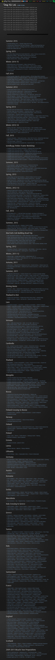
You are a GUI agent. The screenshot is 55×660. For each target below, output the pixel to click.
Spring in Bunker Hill (33, 250)
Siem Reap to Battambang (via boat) (14, 352)
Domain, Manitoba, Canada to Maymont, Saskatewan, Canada (19, 243)
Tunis (24, 543)
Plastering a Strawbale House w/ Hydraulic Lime (16, 94)
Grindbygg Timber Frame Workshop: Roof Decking (16, 148)
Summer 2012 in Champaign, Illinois (41, 230)
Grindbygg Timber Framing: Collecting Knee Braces (38, 159)
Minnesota (9, 289)
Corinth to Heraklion (33, 523)
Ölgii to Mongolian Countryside (35, 385)
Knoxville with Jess (34, 265)
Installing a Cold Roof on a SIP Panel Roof (29, 81)
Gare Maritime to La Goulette (17, 532)
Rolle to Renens (40, 581)
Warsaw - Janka (10, 435)
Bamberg (47, 459)
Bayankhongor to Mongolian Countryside (30, 381)
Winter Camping (10, 655)
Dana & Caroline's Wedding (36, 66)
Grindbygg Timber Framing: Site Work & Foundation (17, 159)
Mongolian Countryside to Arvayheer (14, 381)
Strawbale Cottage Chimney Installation (14, 79)
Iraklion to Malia (20, 523)
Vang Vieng (36, 308)
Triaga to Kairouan (38, 532)
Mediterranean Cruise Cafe (12, 204)
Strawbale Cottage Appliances (22, 96)
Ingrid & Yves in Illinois (23, 275)
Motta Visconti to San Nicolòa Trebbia (28, 567)
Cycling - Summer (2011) (34, 275)
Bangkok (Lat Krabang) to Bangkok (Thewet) (16, 370)
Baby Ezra (45, 249)
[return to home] (6, 1)
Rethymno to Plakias (19, 520)
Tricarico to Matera (23, 506)
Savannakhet (20, 304)
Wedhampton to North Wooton (26, 625)
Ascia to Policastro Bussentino (42, 554)
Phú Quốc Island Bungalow (12, 340)
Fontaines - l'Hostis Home (12, 589)
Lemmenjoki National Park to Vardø (14, 421)
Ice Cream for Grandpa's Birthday (39, 273)
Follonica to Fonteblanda (42, 561)
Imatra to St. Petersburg (42, 407)
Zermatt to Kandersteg (11, 579)
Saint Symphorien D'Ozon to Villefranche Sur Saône (31, 591)
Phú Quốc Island (22, 340)
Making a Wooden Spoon (12, 122)
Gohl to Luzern (35, 576)
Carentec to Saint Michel (24, 613)
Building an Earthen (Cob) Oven (13, 225)
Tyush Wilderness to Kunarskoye (13, 400)
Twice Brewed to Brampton (40, 633)
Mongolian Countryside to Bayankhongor (15, 382)
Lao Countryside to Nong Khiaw (26, 315)
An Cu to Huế (28, 323)
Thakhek (9, 306)
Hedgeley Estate (10, 636)
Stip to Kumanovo (10, 501)
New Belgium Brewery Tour (26, 290)
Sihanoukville (42, 346)
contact (50, 1)
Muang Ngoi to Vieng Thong (33, 314)
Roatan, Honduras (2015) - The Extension (28, 57)
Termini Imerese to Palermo (12, 548)
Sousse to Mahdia (10, 541)
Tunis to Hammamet (11, 543)
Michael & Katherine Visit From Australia (33, 177)
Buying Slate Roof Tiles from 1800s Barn (39, 180)
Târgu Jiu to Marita (10, 483)
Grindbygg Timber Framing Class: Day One (15, 154)
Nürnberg (19, 461)
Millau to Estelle (10, 600)
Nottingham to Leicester (24, 628)
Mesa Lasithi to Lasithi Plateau (40, 521)
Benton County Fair (19, 277)
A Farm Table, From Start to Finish (26, 129)
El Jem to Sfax (33, 539)
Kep (8, 346)
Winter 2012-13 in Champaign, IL (13, 206)
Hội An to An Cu (36, 323)
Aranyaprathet (10, 362)
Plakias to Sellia (10, 520)
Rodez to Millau (18, 600)
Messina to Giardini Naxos (24, 551)
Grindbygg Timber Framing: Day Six (30, 150)
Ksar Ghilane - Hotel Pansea (34, 533)
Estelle (34, 599)
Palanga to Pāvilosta (26, 448)
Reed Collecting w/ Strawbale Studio (26, 200)
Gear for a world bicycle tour (12, 652)
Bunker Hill (17, 283)
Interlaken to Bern (28, 577)
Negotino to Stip (22, 501)
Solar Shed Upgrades (11, 96)
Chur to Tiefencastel (27, 574)
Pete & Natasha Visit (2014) (43, 102)
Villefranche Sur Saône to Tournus (13, 591)
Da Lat (19, 329)
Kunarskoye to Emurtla (40, 399)
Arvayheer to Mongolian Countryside (31, 379)
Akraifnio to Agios (18, 516)
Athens (26, 518)
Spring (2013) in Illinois (41, 185)
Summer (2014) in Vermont (12, 104)
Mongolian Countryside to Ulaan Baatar (14, 379)
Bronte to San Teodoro (27, 550)
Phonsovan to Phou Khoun (12, 312)
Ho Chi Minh (21, 335)
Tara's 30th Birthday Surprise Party (13, 131)
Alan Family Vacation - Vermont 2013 (14, 141)
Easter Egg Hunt (25, 250)
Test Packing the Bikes (32, 652)
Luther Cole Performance (12, 280)
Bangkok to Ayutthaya (11, 369)
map (37, 1)
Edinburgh (20, 645)
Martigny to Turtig (23, 581)
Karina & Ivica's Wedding (12, 112)
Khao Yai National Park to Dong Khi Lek (15, 364)
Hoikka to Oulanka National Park (42, 427)
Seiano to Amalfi (37, 556)
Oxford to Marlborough (11, 627)
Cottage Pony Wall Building (21, 119)
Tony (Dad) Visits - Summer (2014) (34, 94)
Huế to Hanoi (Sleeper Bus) (16, 323)
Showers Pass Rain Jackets (42, 654)
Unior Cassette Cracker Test (12, 654)
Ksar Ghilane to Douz (24, 533)
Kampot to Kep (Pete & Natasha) (16, 346)
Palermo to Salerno (27, 509)
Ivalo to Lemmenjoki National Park (14, 427)
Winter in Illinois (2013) (11, 132)
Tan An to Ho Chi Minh (29, 335)
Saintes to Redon (10, 604)
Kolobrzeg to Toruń (31, 435)
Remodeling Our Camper (12, 201)
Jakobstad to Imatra (11, 412)
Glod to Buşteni (29, 480)
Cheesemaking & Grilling (31, 281)
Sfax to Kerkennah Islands (21, 539)
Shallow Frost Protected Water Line (37, 45)
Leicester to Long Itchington (12, 628)
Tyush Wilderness (24, 400)
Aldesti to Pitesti (35, 482)
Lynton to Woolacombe (34, 622)
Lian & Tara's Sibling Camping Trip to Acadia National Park (18, 54)
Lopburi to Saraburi (11, 367)
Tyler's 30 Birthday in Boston (36, 127)
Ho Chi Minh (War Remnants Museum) (39, 334)
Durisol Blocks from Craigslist (31, 169)
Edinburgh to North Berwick (28, 645)
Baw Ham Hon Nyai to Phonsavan (25, 312)
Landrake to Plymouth (11, 619)
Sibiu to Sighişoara (11, 478)
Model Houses (10, 265)
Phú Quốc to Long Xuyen (12, 338)
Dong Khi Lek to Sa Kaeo (35, 362)
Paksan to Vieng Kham (27, 306)
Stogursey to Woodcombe (22, 623)
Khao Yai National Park (28, 364)
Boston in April (36, 120)
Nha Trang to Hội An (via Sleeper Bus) (29, 324)
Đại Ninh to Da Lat (25, 329)
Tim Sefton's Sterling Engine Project (14, 216)
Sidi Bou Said (19, 543)
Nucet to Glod (36, 480)
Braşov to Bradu (29, 478)
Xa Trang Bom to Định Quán (22, 331)
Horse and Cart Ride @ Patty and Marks (15, 195)
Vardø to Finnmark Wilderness (28, 419)
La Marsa (28, 543)
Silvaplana (9, 574)
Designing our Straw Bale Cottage (23, 127)
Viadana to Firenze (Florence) (21, 566)
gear (40, 1)
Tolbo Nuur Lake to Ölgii (12, 387)
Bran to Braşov (41, 478)
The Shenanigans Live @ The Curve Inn (14, 115)
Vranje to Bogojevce (11, 495)
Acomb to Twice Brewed (12, 634)
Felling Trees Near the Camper (40, 129)
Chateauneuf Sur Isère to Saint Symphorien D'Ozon (17, 593)
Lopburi (17, 367)
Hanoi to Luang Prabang (33, 317)
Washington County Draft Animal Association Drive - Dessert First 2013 (20, 142)
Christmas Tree (19, 259)
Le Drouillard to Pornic (42, 607)
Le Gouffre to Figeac (34, 600)
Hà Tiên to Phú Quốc (31, 340)
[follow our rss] (22, 1)
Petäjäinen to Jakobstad (26, 412)
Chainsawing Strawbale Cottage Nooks (14, 100)
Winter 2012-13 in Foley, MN (41, 204)
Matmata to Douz (31, 536)
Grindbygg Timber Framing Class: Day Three (15, 153)
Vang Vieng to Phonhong (27, 308)
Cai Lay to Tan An (38, 335)
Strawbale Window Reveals (35, 96)
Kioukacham (34, 309)
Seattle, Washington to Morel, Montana (30, 235)
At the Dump (25, 166)
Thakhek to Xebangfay (41, 304)
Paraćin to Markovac (21, 493)
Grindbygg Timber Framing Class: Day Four (33, 151)
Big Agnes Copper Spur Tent (12, 657)
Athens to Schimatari (37, 516)
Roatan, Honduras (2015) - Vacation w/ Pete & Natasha (18, 58)
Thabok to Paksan (36, 306)
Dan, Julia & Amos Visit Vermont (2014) (15, 109)
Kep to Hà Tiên (43, 340)
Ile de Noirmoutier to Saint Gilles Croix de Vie (16, 607)
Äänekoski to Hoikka (11, 428)
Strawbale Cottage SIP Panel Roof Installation (24, 114)
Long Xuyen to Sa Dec (23, 337)
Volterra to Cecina (38, 562)
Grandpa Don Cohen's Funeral (13, 46)
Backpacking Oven (23, 652)
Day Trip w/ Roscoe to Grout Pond (13, 171)
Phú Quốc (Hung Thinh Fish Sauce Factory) (40, 338)
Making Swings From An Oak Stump (42, 181)
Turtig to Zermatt (15, 581)
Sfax (28, 539)
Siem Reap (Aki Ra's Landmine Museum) (15, 355)
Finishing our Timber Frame (22, 203)
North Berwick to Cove (39, 645)
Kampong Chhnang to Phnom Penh (34, 349)
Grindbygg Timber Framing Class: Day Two (34, 153)
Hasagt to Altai (44, 382)
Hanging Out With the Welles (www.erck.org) (39, 289)
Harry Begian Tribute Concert (26, 283)
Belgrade (36, 492)
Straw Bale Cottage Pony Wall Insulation (15, 93)
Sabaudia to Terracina (42, 558)
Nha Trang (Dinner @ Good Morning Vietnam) (16, 326)
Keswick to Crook (17, 631)
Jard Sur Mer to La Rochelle (30, 604)
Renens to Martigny (31, 581)
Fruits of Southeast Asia (33, 337)
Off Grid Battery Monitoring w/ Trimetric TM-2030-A (17, 77)
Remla (17, 533)
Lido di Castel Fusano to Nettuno (23, 559)
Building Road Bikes (44, 275)
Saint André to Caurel (37, 610)
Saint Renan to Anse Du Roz (41, 611)
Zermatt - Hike (46, 579)
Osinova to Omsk (22, 399)
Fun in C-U (23, 281)
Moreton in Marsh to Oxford (27, 627)
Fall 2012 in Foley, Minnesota (13, 219)
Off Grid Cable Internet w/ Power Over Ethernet (16, 183)
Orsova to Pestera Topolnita (25, 485)
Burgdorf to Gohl (42, 576)
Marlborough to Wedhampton (39, 625)
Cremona (39, 566)
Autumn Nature (10, 268)
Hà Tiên (37, 340)
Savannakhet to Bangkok (12, 304)
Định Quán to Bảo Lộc (11, 331)
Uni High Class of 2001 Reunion (13, 273)
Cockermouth (9, 633)
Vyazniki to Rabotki (34, 402)
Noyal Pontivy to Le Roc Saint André (14, 610)
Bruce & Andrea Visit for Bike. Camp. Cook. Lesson (33, 100)
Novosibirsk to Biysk (19, 397)
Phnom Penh (23, 349)
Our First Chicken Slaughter (12, 230)
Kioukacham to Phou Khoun (12, 311)
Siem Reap (44, 355)
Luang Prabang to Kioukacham (25, 309)
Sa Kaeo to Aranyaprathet (19, 362)
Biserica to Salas (42, 485)
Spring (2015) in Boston (11, 55)
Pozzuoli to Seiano (10, 558)
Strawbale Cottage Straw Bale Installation (15, 111)
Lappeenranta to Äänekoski (22, 428)
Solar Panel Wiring (10, 119)
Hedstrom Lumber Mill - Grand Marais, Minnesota (16, 228)
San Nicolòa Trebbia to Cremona (13, 567)
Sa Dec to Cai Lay (10, 337)
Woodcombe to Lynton (11, 623)
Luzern (29, 576)
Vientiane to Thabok (45, 306)
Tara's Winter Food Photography (38, 258)
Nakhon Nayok (28, 365)
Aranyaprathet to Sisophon (33, 357)
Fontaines (30, 589)
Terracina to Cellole (28, 558)
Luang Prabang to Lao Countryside (39, 315)
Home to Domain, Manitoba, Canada (40, 243)
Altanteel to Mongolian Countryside (28, 384)
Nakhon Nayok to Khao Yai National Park (15, 365)
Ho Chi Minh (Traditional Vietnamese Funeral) (30, 332)
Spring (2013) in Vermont (31, 185)
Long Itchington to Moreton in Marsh (41, 627)
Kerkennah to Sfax (10, 533)
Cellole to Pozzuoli (19, 558)
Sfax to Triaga (46, 532)
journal (30, 1)
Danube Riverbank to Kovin (20, 486)
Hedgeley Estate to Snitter (39, 634)
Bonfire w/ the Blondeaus (26, 218)
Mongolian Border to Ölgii (34, 387)
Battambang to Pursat (35, 350)
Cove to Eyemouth (10, 646)
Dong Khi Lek (43, 362)
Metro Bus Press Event (37, 218)
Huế (24, 323)
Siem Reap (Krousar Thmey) (30, 354)
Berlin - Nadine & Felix (20, 459)
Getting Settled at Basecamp (42, 198)
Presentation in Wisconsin (12, 249)
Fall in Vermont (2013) (40, 142)
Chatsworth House (10, 630)
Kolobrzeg (38, 435)
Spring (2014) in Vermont (23, 122)
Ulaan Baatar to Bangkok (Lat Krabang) (14, 372)
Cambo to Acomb (21, 634)
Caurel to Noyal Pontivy (27, 610)
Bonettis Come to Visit (11, 180)
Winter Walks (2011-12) (25, 258)
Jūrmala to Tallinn (21, 442)
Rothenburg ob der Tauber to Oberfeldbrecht (15, 462)
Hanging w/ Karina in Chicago (27, 225)
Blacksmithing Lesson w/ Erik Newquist (15, 64)
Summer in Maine (10, 278)
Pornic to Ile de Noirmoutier (31, 607)
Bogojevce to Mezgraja (44, 493)
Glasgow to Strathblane (26, 643)
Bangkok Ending (40, 297)
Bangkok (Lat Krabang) (35, 370)
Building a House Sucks (33, 117)
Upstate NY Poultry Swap (32, 183)
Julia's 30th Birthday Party (12, 207)
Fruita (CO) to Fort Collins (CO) (39, 290)
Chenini (19, 538)
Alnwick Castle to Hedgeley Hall (21, 636)
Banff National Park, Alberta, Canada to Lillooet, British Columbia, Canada (21, 240)
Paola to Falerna (29, 553)
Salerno (34, 509)
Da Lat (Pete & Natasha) (12, 329)
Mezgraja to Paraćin (34, 493)
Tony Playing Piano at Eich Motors (13, 266)
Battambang (43, 350)
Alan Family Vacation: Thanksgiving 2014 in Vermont (17, 69)
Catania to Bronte (36, 550)
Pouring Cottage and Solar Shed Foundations (15, 177)
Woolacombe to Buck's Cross (23, 622)
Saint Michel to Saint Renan (12, 613)
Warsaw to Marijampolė (34, 454)
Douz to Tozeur (10, 536)
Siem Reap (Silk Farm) (11, 357)
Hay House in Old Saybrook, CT (38, 213)
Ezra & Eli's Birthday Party (12, 192)
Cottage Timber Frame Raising (33, 119)
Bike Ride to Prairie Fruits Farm (13, 281)
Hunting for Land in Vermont (43, 277)
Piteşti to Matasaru (26, 482)
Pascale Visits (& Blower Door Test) (14, 48)
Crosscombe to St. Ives (30, 620)
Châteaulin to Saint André (12, 611)
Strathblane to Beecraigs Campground (40, 643)
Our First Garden (10, 283)
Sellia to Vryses (44, 518)
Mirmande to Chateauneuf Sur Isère (35, 593)
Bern (22, 577)
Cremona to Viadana (32, 566)
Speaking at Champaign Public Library (36, 280)
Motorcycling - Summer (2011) (42, 278)
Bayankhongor (42, 381)
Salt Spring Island (41, 237)
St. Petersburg (34, 407)
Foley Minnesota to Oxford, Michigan (42, 200)
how (47, 1)
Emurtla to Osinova (30, 399)
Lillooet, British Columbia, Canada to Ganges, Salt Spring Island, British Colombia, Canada (24, 238)
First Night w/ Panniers (30, 657)
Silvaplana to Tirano (33, 569)
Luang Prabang (10, 317)
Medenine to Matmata (40, 536)
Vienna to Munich (19, 467)
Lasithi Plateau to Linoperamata (26, 521)
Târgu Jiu (17, 483)
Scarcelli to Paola (10, 554)
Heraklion (26, 523)
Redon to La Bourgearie (39, 602)
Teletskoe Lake (33, 394)
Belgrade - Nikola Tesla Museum (27, 492)
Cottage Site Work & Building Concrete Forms (25, 178)
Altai (38, 382)
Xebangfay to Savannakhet (30, 304)
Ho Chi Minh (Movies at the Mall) (13, 332)
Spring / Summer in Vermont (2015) (38, 54)
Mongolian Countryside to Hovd (22, 385)
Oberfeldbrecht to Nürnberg (27, 461)
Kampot (26, 346)
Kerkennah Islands (10, 539)
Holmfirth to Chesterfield (20, 630)
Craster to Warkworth (41, 638)
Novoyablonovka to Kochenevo (42, 397)
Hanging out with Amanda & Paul (13, 250)
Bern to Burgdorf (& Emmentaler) (13, 577)
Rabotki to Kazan (26, 402)
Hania (38, 518)
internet (43, 1)
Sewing (39, 652)
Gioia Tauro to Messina (39, 551)
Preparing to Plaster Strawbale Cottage (14, 97)
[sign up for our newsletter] (27, 1)
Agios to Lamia (10, 516)
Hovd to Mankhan (10, 385)
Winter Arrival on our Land (27, 131)
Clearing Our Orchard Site (33, 165)
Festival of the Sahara (22, 536)
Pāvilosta (18, 448)
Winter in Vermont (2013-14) (23, 132)
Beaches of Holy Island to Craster (29, 638)
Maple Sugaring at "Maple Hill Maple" (26, 192)
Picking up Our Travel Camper (35, 201)
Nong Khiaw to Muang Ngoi (12, 315)
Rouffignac (19, 602)
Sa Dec (16, 337)
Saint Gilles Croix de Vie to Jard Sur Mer (14, 605)
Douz (15, 536)
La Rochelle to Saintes (19, 604)
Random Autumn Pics (44, 265)
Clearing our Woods (44, 195)
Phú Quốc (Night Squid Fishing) (24, 338)
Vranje (18, 495)
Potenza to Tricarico (32, 506)
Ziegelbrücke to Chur (37, 574)
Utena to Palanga (10, 454)
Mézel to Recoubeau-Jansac (26, 594)
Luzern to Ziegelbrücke (11, 576)
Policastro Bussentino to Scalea (30, 554)
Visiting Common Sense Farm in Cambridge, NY (16, 193)
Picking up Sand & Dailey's (35, 82)
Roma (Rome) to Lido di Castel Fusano (38, 559)
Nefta (46, 535)
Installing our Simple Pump (38, 196)
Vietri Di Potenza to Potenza (12, 508)
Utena (17, 454)
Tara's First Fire (32, 654)
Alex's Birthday (32, 249)
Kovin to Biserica (10, 486)
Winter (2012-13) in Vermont (30, 198)
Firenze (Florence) (10, 566)
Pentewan (29, 619)
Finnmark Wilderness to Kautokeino (14, 419)
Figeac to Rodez (25, 600)
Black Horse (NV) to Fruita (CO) (13, 292)
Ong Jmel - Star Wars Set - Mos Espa (37, 535)
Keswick (32, 631)
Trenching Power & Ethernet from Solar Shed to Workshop (18, 45)
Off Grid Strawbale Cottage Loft (13, 76)
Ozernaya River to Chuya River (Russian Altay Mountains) (18, 394)
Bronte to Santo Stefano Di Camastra (14, 550)
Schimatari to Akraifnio (27, 516)
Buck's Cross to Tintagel (11, 622)
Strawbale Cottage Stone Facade (26, 43)
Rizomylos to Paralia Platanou (25, 524)
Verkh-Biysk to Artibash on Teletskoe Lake (30, 396)
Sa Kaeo (27, 362)
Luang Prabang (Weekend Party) (21, 317)
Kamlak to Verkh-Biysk (43, 396)
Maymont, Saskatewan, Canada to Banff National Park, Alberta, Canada (21, 242)
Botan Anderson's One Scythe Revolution (27, 204)
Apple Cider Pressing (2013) (21, 165)
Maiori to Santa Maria (21, 556)
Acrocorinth (41, 523)
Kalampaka (35, 515)
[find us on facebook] (25, 1)
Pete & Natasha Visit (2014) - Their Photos (28, 102)
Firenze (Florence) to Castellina (37, 564)
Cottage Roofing (42, 117)
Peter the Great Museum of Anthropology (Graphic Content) (18, 407)
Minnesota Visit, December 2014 (35, 69)
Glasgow (19, 643)
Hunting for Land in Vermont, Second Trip (29, 266)
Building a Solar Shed (11, 127)
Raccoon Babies (43, 228)
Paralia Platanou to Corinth (12, 524)
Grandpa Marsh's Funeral (20, 256)
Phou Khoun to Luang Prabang (38, 311)
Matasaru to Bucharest (17, 482)
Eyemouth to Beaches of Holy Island (14, 638)
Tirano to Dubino (25, 569)
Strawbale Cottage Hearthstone (13, 99)
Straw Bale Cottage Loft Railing (13, 57)
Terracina (34, 558)
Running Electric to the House (13, 102)
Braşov (35, 478)
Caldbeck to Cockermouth (19, 633)
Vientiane (9, 308)
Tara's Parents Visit (27, 195)
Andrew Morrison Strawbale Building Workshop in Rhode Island (19, 120)
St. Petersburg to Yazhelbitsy (39, 405)
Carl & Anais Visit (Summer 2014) (28, 89)
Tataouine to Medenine (11, 538)
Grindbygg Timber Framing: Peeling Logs (31, 156)
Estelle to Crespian (28, 599)
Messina (31, 551)
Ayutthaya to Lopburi (38, 367)
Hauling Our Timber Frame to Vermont (14, 190)
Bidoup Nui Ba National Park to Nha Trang (35, 326)
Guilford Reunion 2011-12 (31, 256)
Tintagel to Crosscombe (40, 620)
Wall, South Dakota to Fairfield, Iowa (14, 235)
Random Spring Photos (23, 249)
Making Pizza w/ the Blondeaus (13, 218)
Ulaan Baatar (29, 377)
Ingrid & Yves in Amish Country (30, 277)
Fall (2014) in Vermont (25, 76)
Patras (42, 524)
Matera (16, 506)
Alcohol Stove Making (19, 655)
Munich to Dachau (31, 466)
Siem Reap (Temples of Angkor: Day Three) (31, 352)
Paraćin (27, 493)
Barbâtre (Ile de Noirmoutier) (29, 605)
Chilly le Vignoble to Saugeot (20, 588)
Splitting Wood (10, 139)
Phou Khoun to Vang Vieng (12, 309)
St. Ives (23, 620)
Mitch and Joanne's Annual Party (13, 168)
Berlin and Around (10, 459)
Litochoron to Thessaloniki (18, 515)
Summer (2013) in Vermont (27, 171)
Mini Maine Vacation (11, 169)
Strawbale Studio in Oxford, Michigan (39, 215)
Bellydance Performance (23, 280)
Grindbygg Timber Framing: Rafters (34, 148)
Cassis (35, 597)
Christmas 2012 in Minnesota (34, 203)
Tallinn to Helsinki (10, 430)
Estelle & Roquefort (41, 599)
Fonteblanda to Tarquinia (31, 561)
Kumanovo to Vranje (24, 495)
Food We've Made (10, 277)
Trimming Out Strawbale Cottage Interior (15, 91)
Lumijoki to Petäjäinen (36, 412)
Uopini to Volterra (10, 564)
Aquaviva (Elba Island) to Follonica (14, 562)
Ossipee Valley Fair (20, 169)
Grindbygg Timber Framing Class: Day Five (15, 151)
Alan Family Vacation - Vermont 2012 (23, 215)
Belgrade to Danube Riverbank (13, 492)
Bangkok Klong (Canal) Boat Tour (36, 369)
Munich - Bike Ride (11, 467)
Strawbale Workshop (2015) (12, 43)
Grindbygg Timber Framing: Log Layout (14, 156)
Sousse (17, 541)
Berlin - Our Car (29, 459)
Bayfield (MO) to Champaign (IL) (23, 289)
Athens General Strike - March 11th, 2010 (15, 518)
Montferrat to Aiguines (26, 596)
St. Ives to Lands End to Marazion (13, 620)
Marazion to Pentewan (37, 619)
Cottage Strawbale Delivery (29, 115)
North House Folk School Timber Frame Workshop (38, 227)
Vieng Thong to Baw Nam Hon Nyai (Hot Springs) (16, 314)
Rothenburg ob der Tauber (31, 462)
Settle (47, 630)
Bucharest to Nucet (43, 480)
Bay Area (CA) (37, 292)
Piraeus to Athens (32, 518)
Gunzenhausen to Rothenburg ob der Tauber (15, 464)
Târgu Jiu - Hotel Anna (25, 483)
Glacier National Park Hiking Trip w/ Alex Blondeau (17, 227)
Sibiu (17, 478)
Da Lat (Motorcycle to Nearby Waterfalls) (31, 327)
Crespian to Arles (20, 599)
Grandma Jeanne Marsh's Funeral (13, 89)
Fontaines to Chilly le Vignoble (33, 588)
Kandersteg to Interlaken (38, 577)
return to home (21, 5)
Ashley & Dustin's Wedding (33, 228)
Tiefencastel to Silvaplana (18, 574)
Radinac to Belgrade (43, 492)
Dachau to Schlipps (23, 466)
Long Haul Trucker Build (23, 654)
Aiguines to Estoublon (11, 596)
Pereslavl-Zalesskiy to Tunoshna (32, 403)
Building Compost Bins (11, 196)
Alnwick (30, 636)
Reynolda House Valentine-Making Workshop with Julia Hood (30, 67)
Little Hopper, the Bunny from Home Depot (15, 181)
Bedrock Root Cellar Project (43, 138)
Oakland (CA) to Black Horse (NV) (27, 292)
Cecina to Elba (30, 562)
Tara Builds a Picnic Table (29, 109)
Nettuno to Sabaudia (11, 559)
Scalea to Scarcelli (18, 554)
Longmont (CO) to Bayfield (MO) (13, 290)
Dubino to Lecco (17, 569)
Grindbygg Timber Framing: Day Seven (14, 150)
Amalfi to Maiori (30, 556)
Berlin (34, 459)
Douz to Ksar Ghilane (11, 535)
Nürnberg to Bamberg (11, 461)
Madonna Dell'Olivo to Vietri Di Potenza (40, 508)
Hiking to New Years (11, 203)
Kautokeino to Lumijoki (11, 414)
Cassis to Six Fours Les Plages (27, 597)
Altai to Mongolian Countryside (30, 382)
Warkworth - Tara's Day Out (38, 636)
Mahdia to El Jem (40, 539)
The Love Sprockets (11, 165)
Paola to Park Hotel (37, 553)
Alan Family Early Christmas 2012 (27, 206)
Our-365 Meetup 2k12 (11, 213)
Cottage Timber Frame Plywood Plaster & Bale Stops (17, 117)
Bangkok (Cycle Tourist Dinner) (13, 297)
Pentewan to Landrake (21, 619)
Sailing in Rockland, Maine (21, 278)
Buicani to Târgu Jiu (34, 483)
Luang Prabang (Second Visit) (25, 311)
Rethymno (26, 520)
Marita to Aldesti (42, 482)
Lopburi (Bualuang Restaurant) (26, 367)
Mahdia (46, 539)
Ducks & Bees (38, 249)
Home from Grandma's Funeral (13, 84)
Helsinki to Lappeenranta (33, 428)
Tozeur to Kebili (25, 535)
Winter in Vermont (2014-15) (29, 64)
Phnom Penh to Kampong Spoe (13, 349)
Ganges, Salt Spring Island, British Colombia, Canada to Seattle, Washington (21, 237)
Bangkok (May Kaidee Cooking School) (28, 297)
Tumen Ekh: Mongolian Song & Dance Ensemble (16, 377)
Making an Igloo (10, 256)
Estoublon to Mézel (36, 594)
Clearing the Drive (36, 195)
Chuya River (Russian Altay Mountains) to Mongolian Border (18, 388)
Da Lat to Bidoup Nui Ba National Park (14, 327)
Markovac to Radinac (11, 493)
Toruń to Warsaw (23, 435)
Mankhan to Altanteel (41, 384)
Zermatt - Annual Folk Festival (23, 579)
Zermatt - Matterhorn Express (36, 579)
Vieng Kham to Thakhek (16, 306)
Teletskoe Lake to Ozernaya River (13, 396)
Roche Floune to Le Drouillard (13, 608)
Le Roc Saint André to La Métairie (38, 608)
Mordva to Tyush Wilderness (34, 400)
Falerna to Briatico (20, 553)
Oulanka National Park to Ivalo (28, 427)
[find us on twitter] (23, 1)
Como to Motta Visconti (41, 567)
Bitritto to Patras (10, 526)
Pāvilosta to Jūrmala (11, 448)
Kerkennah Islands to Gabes (36, 538)
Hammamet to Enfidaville (40, 541)
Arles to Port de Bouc (11, 599)
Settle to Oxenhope (40, 630)
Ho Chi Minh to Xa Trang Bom (35, 331)
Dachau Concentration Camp (12, 466)
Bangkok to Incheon (11, 299)
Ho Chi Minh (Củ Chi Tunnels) (12, 334)
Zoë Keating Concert (11, 215)
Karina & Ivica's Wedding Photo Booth (25, 112)
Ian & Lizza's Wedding (11, 178)
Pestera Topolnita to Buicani (12, 485)
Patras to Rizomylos (36, 524)
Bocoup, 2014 (38, 111)
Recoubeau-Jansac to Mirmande (13, 594)
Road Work (38, 178)
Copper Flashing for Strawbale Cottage (39, 99)
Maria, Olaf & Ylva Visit (32, 138)
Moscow (31, 405)
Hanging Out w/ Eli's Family (38, 283)
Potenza (38, 506)
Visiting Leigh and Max (22, 138)
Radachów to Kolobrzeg (11, 437)
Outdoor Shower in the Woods (31, 154)
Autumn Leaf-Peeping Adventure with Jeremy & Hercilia (18, 82)
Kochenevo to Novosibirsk (29, 397)
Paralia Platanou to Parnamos (13, 521)
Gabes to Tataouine (25, 538)
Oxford (19, 627)
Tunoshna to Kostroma (20, 403)
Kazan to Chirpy (18, 402)
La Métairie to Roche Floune (25, 608)
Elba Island (24, 562)
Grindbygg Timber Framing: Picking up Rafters (16, 158)
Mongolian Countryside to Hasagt (13, 384)
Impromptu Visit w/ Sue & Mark (23, 180)
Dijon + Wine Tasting (23, 589)
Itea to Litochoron (28, 515)
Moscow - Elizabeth (24, 405)
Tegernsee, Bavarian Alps (41, 466)
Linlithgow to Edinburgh (11, 645)
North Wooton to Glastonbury (13, 625)
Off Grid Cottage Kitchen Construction (38, 76)
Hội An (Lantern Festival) (12, 324)
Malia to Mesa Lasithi (11, 523)
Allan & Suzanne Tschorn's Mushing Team (15, 198)
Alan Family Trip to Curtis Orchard (27, 84)
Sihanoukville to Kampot (33, 346)
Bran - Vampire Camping (12, 480)
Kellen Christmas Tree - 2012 (41, 206)
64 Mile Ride (21, 657)
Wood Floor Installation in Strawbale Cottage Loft (38, 77)
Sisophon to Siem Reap (21, 357)
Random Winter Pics (11, 259)
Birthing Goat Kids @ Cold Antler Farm (34, 193)
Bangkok (27, 370)
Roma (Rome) (10, 561)
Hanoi (8, 323)
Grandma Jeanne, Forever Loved (30, 91)
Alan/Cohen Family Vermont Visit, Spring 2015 (27, 55)
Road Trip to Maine (31, 278)
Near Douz (19, 535)
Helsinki (41, 428)
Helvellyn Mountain (26, 631)
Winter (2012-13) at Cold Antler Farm (24, 196)
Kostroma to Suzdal (11, 403)
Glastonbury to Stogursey (33, 623)
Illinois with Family (38, 112)
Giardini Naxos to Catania (12, 551)
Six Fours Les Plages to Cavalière (13, 597)
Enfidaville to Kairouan (29, 541)
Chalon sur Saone (36, 589)
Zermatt (8, 581)
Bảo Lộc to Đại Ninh (35, 329)
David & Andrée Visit (29, 181)
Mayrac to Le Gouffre (43, 600)
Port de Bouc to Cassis (42, 597)
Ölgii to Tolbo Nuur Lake (22, 387)
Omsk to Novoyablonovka (12, 399)
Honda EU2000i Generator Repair (40, 168)
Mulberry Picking (40, 281)
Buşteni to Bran (21, 480)
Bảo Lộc (42, 329)
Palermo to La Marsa (36, 543)
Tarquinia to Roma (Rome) (19, 561)
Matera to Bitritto (10, 506)
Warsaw (16, 435)
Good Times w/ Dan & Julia (12, 275)
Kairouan (21, 541)
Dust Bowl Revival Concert (12, 67)
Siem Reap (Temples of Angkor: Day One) (33, 355)
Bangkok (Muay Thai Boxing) (22, 369)
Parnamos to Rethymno (34, 520)
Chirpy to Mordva (10, 402)
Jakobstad (18, 412)
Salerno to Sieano (19, 509)
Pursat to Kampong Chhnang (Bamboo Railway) (16, 350)
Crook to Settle (10, 631)
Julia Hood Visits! (41, 81)
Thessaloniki (9, 515)
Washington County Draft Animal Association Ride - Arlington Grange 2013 (28, 139)
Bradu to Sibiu (22, 478)
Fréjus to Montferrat (36, 596)
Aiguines (18, 596)
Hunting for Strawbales (11, 138)
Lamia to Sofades (42, 515)
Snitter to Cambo (29, 634)
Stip (16, 501)
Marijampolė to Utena (23, 454)
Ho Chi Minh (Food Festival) (25, 334)
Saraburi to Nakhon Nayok (37, 365)
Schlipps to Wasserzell (42, 464)
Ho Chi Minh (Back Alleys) (12, 335)
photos (34, 1)
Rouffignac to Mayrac (11, 602)
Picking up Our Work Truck (23, 201)
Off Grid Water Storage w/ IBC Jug (30, 79)
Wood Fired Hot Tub (28, 93)
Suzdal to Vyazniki (42, 402)
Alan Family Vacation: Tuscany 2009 (22, 564)
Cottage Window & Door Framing (42, 115)
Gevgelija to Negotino (30, 501)
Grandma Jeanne (10, 70)
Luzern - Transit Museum (22, 576)
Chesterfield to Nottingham (35, 628)
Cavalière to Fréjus (44, 596)
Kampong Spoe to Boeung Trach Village (30, 347)
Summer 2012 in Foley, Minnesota (25, 230)
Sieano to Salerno (10, 509)
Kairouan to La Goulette (28, 532)
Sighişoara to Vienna (11, 473)
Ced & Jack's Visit (33, 166)
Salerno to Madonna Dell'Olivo (25, 508)
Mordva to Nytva (44, 400)
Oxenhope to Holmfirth (31, 630)
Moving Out (39, 655)
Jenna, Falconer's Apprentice (12, 129)
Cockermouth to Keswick (40, 631)
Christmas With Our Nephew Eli (13, 258)
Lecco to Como (10, 569)
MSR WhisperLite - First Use (30, 655)
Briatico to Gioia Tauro (11, 553)
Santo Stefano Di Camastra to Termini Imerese (28, 548)
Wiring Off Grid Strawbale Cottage (30, 97)
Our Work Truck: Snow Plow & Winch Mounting (33, 190)
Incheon (17, 299)
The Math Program (11, 114)
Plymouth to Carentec (34, 613)
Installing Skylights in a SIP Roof (13, 81)
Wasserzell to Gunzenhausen (31, 464)
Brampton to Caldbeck (29, 633)
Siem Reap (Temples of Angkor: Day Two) (15, 354)
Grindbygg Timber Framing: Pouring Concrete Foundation (37, 158)
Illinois (14, 289)
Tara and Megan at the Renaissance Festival (30, 216)
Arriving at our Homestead (12, 200)
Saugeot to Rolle (10, 582)
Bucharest (9, 482)
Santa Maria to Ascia (11, 556)
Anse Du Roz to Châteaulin (29, 611)
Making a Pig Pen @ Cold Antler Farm (14, 166)
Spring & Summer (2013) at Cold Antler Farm (16, 185)
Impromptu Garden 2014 (29, 111)
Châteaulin (21, 611)
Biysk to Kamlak (10, 397)
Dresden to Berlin (40, 459)
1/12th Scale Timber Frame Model (24, 213)
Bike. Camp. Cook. (36, 131)
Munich (25, 467)
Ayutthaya (45, 367)
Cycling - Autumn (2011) (43, 266)
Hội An (19, 324)
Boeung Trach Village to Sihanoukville (14, 347)
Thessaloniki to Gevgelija (41, 501)
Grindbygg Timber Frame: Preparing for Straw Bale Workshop (32, 46)
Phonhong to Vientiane (16, 308)
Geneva (45, 581)
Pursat (28, 350)
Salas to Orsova (34, 485)
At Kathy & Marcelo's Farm (26, 273)
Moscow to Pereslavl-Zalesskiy (13, 405)
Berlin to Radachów (21, 437)
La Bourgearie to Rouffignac (28, 602)
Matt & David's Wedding (25, 99)
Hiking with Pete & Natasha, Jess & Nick (22, 265)
